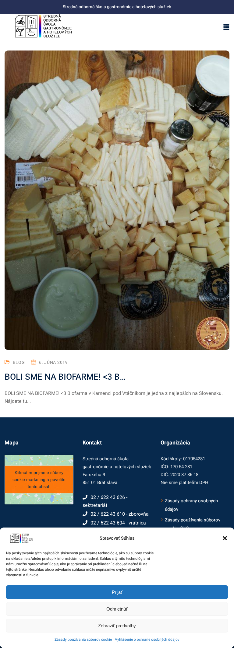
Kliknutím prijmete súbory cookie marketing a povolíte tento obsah (39, 479)
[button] (225, 538)
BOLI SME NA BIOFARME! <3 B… (65, 377)
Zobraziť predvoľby (117, 625)
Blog (19, 362)
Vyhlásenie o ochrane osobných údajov (147, 639)
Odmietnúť (117, 608)
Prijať (117, 592)
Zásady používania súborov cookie (83, 639)
